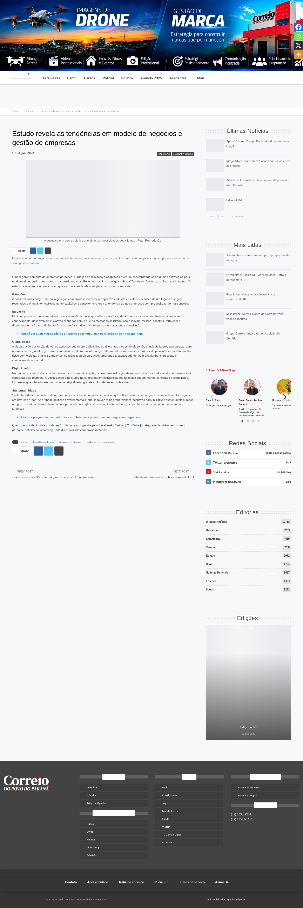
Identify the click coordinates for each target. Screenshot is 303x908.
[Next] (284, 396)
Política (127, 78)
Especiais (167, 842)
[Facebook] (298, 27)
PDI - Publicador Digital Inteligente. (226, 899)
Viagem (166, 827)
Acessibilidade (97, 882)
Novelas (91, 839)
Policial (108, 78)
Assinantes (177, 78)
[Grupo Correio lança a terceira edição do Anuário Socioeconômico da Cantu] (215, 337)
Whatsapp (46, 430)
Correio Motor (170, 795)
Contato (71, 882)
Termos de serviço (191, 882)
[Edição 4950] (248, 682)
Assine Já (222, 882)
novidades (91, 442)
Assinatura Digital (247, 795)
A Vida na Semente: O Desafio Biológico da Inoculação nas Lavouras (251, 412)
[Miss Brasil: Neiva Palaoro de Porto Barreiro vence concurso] (215, 318)
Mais (200, 78)
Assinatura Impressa (249, 787)
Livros (90, 832)
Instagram (149, 425)
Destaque (212, 530)
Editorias (91, 795)
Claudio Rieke (213, 400)
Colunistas (92, 787)
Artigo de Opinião (96, 803)
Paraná (89, 78)
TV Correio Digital (172, 834)
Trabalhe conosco (131, 882)
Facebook (106, 425)
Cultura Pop (93, 847)
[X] (298, 45)
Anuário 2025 (151, 78)
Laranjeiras (51, 78)
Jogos (165, 803)
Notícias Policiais (217, 572)
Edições (211, 581)
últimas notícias (107, 442)
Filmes (90, 824)
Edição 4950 (248, 727)
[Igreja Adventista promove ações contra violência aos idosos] (215, 165)
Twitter (119, 425)
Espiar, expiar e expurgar (218, 405)
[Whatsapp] (298, 36)
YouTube (133, 425)
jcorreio (24, 442)
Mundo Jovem (170, 811)
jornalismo (64, 442)
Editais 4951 (234, 200)
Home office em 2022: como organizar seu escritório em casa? (53, 477)
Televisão (91, 855)
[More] (298, 54)
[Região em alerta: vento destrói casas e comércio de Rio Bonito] (215, 298)
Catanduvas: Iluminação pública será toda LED (163, 477)
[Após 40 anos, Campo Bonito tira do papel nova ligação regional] (215, 145)
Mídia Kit (161, 882)
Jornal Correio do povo (43, 442)
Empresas (164, 154)
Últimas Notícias (183, 154)
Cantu (72, 78)
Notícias (77, 442)
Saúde (210, 589)
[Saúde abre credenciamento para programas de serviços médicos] (215, 259)
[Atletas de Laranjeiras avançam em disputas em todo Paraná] (215, 184)
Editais (210, 555)
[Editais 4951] (215, 204)
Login (165, 787)
